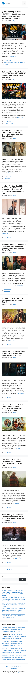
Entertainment (7, 60)
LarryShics (4, 627)
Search (4, 577)
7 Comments (7, 291)
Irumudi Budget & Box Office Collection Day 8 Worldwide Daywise (12, 300)
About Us (20, 666)
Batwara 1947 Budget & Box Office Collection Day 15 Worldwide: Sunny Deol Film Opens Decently (12, 133)
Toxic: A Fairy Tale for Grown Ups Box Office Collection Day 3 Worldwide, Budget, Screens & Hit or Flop (13, 517)
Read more (13, 56)
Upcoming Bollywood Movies (11, 62)
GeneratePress (21, 672)
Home (7, 666)
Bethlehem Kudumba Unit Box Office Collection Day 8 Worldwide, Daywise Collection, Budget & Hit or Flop (13, 407)
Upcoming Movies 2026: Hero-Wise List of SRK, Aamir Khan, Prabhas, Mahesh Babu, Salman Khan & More (13, 629)
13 (8, 569)
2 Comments (7, 178)
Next (11, 569)
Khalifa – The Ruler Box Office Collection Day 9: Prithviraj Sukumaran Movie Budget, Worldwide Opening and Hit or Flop (13, 189)
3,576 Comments (8, 123)
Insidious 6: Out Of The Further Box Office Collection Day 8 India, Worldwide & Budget (13, 353)
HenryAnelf (5, 641)
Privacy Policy (13, 666)
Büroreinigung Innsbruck (8, 655)
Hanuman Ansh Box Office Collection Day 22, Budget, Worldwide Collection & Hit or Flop (13, 462)
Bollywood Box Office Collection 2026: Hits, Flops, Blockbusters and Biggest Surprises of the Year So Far (14, 74)
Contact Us (14, 668)
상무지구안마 (5, 648)
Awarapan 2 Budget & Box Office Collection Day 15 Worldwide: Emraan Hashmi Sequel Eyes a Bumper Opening (14, 247)
